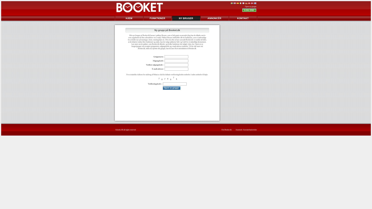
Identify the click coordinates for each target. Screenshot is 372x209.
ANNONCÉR (214, 18)
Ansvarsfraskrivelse (250, 130)
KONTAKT (243, 18)
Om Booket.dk (226, 130)
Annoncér (239, 130)
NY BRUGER (186, 18)
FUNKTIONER (157, 18)
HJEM (129, 18)
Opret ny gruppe (250, 7)
